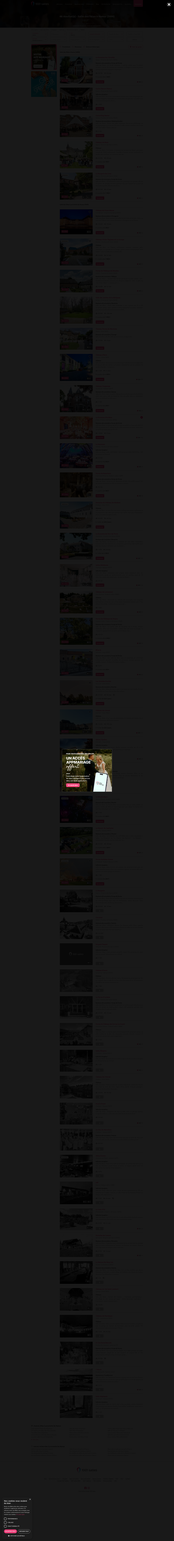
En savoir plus (20, 1514)
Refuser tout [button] (24, 1531)
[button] (17, 1536)
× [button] (30, 1499)
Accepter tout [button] (10, 1531)
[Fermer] (168, 4)
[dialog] (17, 1518)
